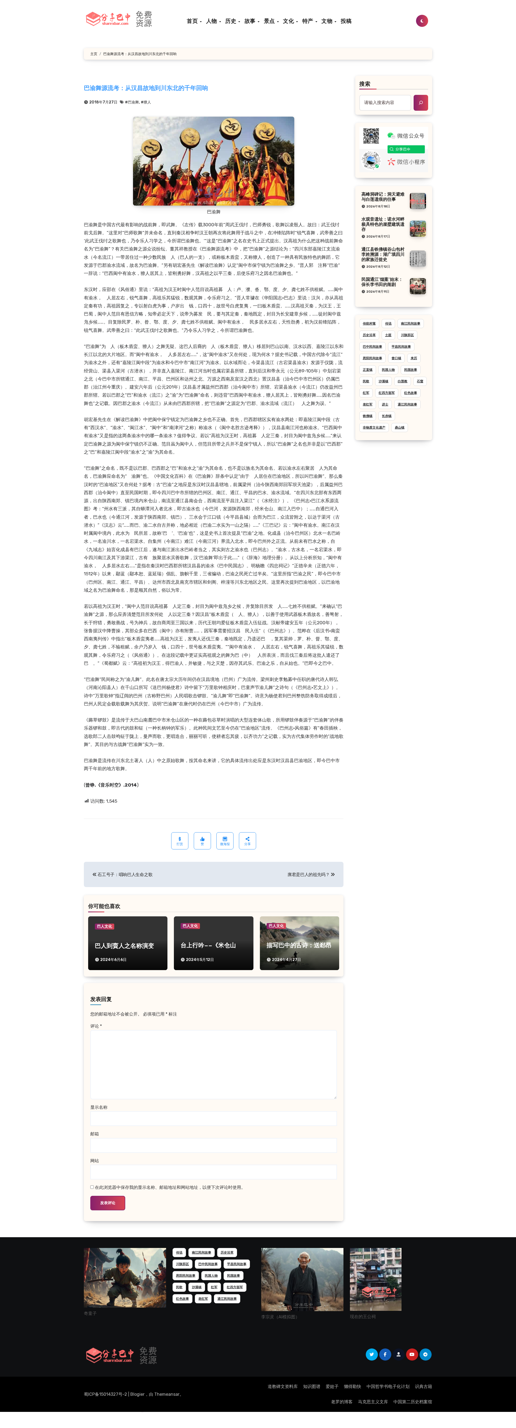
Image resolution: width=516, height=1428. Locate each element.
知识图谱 (311, 1386)
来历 (414, 358)
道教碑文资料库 (283, 1386)
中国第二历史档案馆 (412, 1401)
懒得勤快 (352, 1386)
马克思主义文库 (373, 1401)
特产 (308, 20)
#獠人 (146, 102)
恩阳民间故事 (372, 358)
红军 (366, 393)
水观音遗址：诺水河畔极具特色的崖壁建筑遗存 (382, 224)
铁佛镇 (367, 416)
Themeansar (167, 1394)
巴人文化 (104, 926)
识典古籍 (423, 1386)
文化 (289, 20)
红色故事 (410, 393)
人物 (212, 20)
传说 (388, 323)
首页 (193, 20)
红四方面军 (387, 393)
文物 (327, 20)
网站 (94, 1160)
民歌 (366, 381)
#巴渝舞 (132, 102)
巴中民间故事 (372, 347)
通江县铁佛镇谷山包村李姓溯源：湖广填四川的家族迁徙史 (382, 254)
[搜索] (421, 102)
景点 (270, 20)
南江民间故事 (410, 323)
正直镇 (367, 370)
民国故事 (410, 370)
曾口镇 (396, 358)
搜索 (365, 84)
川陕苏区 (407, 335)
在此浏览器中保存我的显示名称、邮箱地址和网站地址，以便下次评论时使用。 (170, 1187)
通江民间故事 (407, 404)
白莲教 (402, 381)
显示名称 (99, 1107)
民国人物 (388, 370)
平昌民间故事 (401, 347)
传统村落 (369, 323)
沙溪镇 (383, 381)
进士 (385, 404)
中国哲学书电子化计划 (388, 1386)
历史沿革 (369, 335)
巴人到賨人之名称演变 (124, 946)
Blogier (137, 1394)
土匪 (388, 335)
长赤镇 (387, 416)
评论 (96, 1026)
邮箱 (94, 1133)
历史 (231, 20)
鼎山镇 (399, 427)
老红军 (367, 404)
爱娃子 (332, 1386)
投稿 (346, 20)
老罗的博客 (342, 1401)
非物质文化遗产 (374, 427)
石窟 (420, 381)
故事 (251, 20)
